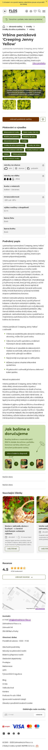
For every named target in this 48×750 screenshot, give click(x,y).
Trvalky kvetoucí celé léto (13, 150)
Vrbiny (6, 154)
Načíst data (8, 477)
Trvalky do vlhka (34, 145)
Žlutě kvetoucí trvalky (11, 158)
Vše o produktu (39, 63)
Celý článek (12, 549)
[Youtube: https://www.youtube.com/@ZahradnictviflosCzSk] (8, 733)
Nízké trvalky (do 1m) (30, 132)
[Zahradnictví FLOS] (10, 11)
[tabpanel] (24, 19)
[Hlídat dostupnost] (42, 119)
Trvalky (24, 141)
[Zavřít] (46, 1)
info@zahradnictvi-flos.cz (20, 620)
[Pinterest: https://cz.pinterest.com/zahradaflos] (13, 733)
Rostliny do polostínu (11, 136)
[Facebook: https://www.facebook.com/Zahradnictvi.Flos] (18, 733)
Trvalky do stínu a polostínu (14, 145)
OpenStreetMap (40, 608)
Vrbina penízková (19, 154)
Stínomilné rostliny (10, 141)
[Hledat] (39, 11)
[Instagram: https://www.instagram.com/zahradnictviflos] (3, 733)
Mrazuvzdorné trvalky (11, 132)
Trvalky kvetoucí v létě (35, 150)
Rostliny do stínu (29, 136)
